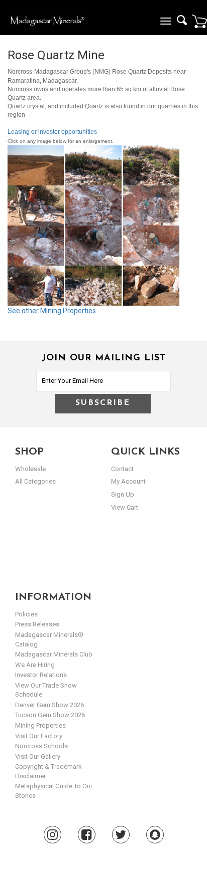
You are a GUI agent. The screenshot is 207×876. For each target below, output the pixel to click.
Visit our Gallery (37, 756)
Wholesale (30, 469)
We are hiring (35, 665)
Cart (199, 21)
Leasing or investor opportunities (52, 131)
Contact (122, 469)
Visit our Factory (38, 736)
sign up (122, 494)
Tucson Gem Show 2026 (50, 715)
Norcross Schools (41, 746)
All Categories (35, 481)
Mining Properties (40, 725)
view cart (124, 507)
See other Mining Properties (52, 311)
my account (128, 481)
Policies (26, 614)
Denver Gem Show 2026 (49, 705)
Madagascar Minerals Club (53, 654)
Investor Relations (41, 675)
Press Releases (37, 624)
